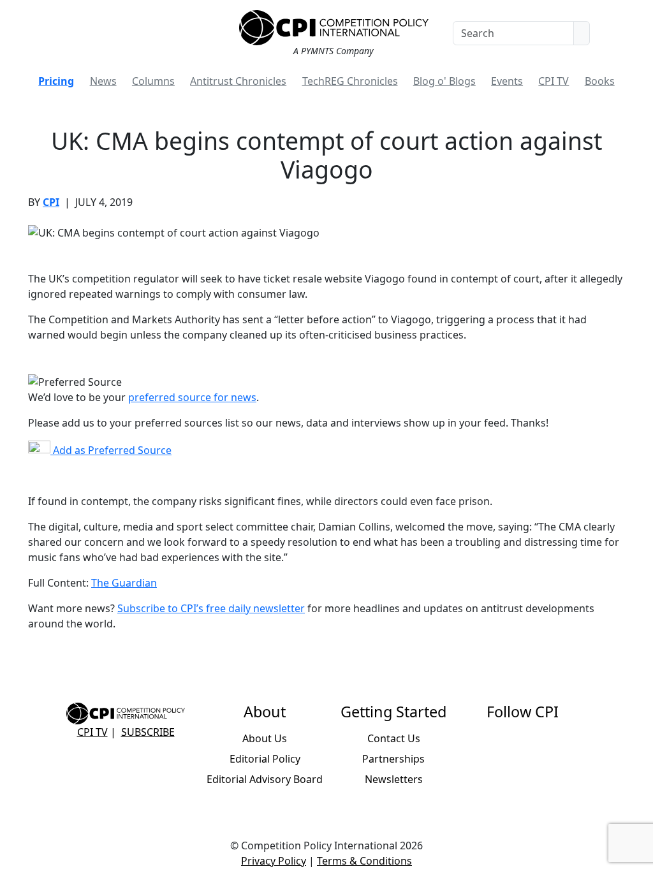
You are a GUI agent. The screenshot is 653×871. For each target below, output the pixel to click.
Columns (153, 81)
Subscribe (148, 732)
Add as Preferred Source (111, 450)
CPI (51, 202)
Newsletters (394, 779)
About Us (264, 738)
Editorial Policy (265, 759)
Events (507, 81)
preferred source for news (192, 397)
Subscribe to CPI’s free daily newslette (208, 608)
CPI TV (553, 81)
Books (600, 81)
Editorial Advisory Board (265, 779)
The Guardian (124, 583)
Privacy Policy (273, 861)
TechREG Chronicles (350, 81)
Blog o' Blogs (444, 81)
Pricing (56, 81)
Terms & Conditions (364, 861)
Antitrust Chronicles (238, 81)
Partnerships (393, 759)
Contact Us (393, 738)
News (103, 81)
